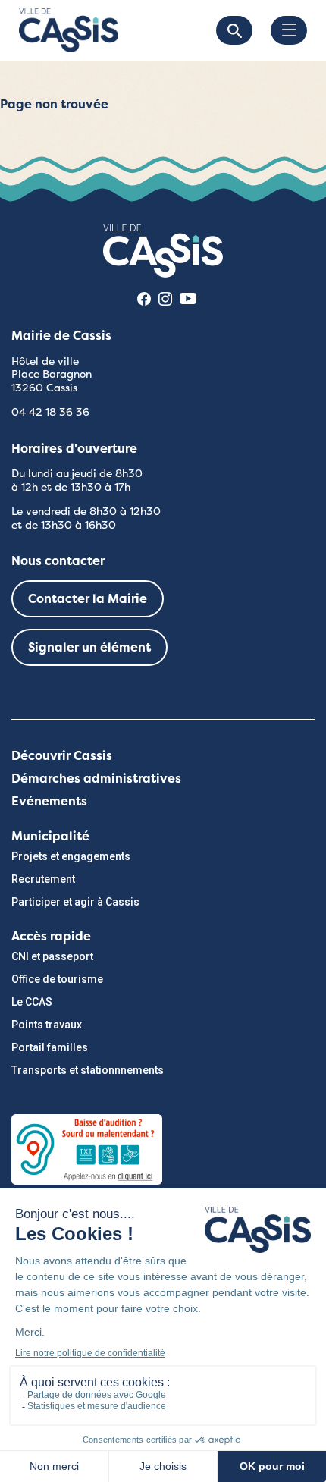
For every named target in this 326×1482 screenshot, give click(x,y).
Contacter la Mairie (87, 599)
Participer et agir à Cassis (75, 902)
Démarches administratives (96, 779)
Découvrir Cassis (61, 756)
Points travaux (46, 1025)
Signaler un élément (89, 647)
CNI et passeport (52, 956)
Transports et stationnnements (87, 1070)
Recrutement (43, 879)
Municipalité (50, 836)
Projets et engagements (70, 856)
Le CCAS (31, 1002)
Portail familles (49, 1047)
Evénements (49, 801)
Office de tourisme (57, 979)
